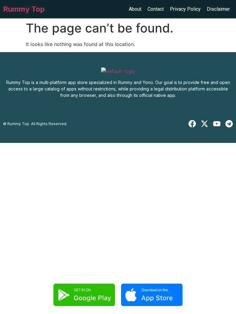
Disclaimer (218, 9)
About (135, 9)
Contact (156, 9)
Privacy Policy (185, 9)
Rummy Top (24, 9)
